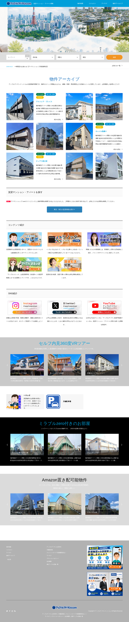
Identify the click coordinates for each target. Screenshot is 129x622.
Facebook (9, 611)
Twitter (7, 611)
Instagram (12, 611)
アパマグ (104, 3)
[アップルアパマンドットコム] (64, 609)
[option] (64, 31)
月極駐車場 (50, 550)
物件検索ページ (64, 43)
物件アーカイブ (118, 3)
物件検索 (80, 3)
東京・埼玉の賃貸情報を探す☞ (64, 209)
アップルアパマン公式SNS (54, 547)
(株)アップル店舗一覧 (52, 564)
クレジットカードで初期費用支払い (56, 552)
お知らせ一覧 (116, 65)
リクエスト (92, 3)
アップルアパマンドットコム (103, 611)
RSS (15, 611)
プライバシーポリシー (53, 558)
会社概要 (49, 561)
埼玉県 (9, 559)
